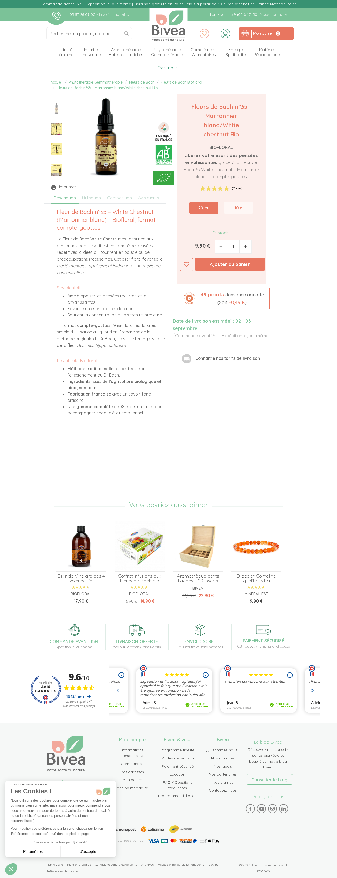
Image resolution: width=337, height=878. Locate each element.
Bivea (169, 25)
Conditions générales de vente (116, 864)
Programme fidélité (177, 750)
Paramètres (33, 851)
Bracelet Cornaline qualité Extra (256, 578)
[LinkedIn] (283, 808)
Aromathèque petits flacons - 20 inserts (198, 578)
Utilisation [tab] (91, 198)
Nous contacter (274, 14)
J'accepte (88, 851)
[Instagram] (272, 808)
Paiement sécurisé (178, 766)
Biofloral (221, 147)
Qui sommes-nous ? (222, 750)
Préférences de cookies (62, 871)
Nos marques (223, 758)
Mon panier (132, 779)
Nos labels (223, 766)
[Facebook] (250, 808)
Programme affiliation (177, 795)
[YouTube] (261, 808)
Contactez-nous (223, 790)
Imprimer (67, 186)
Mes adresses (132, 771)
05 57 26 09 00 (83, 14)
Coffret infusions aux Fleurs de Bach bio (139, 578)
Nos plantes (222, 782)
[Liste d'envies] (204, 33)
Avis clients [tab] (148, 198)
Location (177, 774)
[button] (221, 298)
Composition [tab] (119, 198)
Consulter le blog (269, 779)
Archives (147, 864)
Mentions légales (79, 864)
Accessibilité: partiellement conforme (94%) (189, 864)
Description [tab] (65, 198)
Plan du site (54, 864)
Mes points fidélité (132, 787)
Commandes (132, 763)
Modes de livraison (177, 758)
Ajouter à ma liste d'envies (186, 264)
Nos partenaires (223, 774)
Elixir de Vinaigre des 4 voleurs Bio (81, 578)
